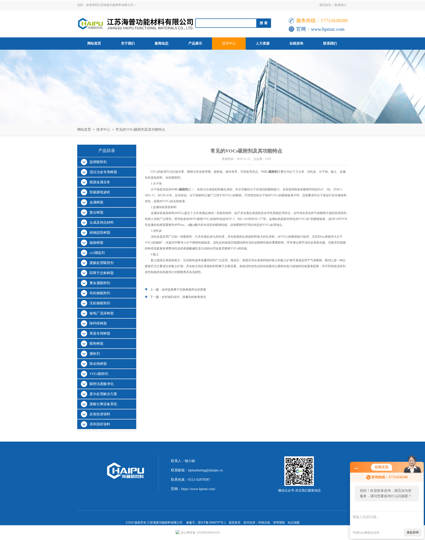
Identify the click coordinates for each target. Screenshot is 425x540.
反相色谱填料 (100, 414)
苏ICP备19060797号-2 (212, 522)
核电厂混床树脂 (102, 313)
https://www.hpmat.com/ (198, 489)
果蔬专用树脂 (100, 333)
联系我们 (340, 5)
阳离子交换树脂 (102, 273)
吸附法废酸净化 (102, 384)
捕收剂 (95, 353)
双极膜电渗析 (100, 192)
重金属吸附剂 (100, 283)
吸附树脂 (96, 343)
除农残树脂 (98, 364)
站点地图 (294, 522)
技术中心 (229, 43)
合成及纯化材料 (102, 222)
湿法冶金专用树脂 (103, 172)
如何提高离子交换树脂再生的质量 (184, 289)
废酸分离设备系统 (103, 404)
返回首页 (325, 5)
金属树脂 (96, 202)
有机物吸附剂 (100, 293)
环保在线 (264, 522)
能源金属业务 (100, 182)
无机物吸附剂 (100, 303)
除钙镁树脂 (98, 323)
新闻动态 (161, 43)
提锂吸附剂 (98, 162)
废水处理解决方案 (103, 394)
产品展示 (195, 43)
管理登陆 (279, 522)
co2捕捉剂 (97, 253)
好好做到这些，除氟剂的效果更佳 (184, 297)
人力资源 (263, 43)
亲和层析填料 (100, 424)
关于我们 (128, 43)
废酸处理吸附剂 (102, 263)
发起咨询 (413, 532)
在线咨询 (296, 43)
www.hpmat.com (328, 29)
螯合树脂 (96, 212)
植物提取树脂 (100, 232)
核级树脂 (96, 243)
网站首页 (94, 43)
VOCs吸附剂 (99, 374)
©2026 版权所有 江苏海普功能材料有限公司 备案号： (162, 522)
